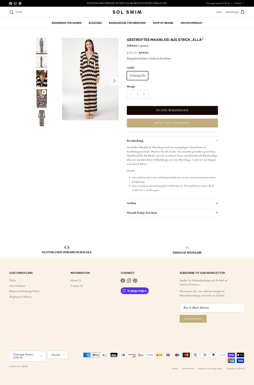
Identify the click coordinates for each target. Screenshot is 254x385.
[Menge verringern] (130, 94)
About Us (75, 280)
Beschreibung (135, 141)
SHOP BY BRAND (163, 23)
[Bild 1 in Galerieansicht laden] (90, 79)
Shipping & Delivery (20, 297)
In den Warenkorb (172, 110)
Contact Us (76, 286)
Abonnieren (193, 318)
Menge (131, 86)
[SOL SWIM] (127, 12)
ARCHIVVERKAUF (191, 23)
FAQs (12, 280)
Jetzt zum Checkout (172, 123)
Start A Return (17, 286)
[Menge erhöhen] (145, 94)
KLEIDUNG (95, 23)
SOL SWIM (22, 366)
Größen (131, 203)
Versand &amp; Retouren (142, 213)
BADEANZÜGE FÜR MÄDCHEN (127, 23)
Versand (131, 58)
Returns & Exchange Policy (24, 291)
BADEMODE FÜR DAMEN (66, 23)
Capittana (143, 45)
